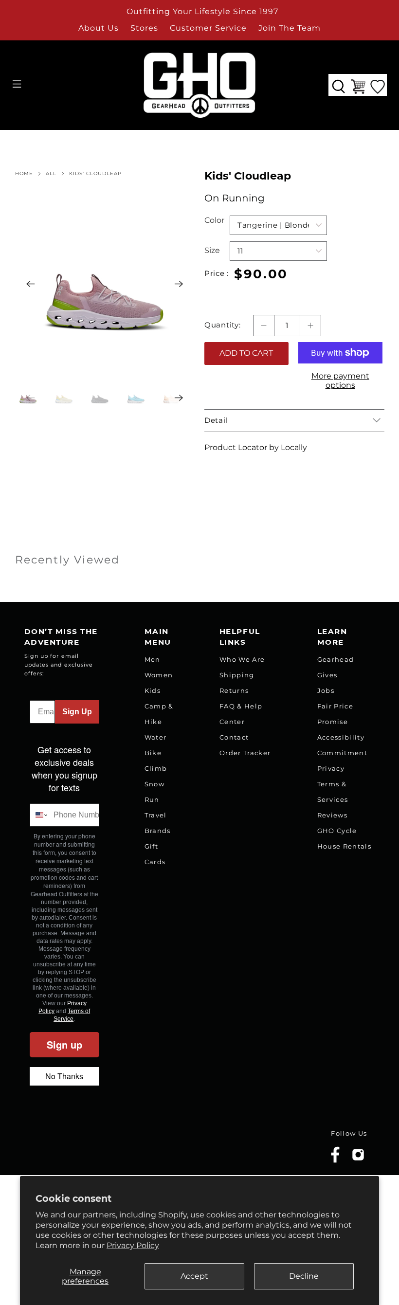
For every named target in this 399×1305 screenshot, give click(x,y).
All (51, 173)
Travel (156, 815)
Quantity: (222, 325)
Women (159, 675)
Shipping (236, 675)
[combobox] (39, 815)
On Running (234, 198)
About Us (98, 28)
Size (212, 250)
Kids (153, 690)
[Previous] (30, 284)
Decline (304, 1276)
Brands (158, 830)
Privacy (331, 768)
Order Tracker (245, 753)
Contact (234, 737)
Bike (153, 753)
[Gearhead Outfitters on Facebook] (335, 1160)
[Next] (179, 284)
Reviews (332, 815)
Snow (154, 784)
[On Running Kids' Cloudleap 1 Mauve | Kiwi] (105, 284)
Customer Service (208, 28)
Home (24, 173)
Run (152, 799)
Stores (144, 28)
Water (156, 737)
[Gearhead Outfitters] (199, 85)
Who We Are (242, 659)
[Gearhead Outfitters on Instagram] (358, 1158)
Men (153, 659)
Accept (194, 1276)
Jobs (325, 690)
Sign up (64, 1044)
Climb (156, 768)
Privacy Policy (133, 1245)
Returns (234, 690)
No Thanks (64, 1076)
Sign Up (77, 711)
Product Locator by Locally (255, 447)
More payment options (340, 380)
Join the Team (289, 28)
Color (214, 220)
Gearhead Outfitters (79, 1147)
